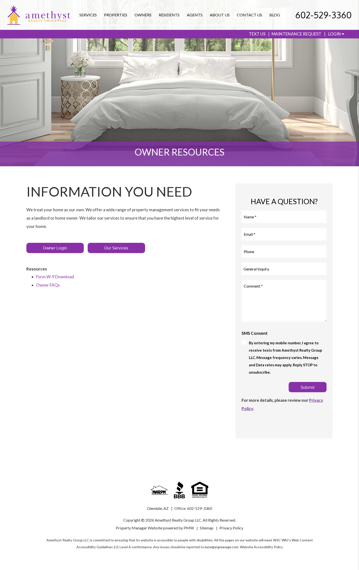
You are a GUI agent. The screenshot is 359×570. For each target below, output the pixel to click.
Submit (308, 387)
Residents (169, 14)
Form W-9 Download (55, 276)
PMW (189, 527)
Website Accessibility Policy (261, 547)
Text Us (257, 33)
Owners (143, 14)
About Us (220, 14)
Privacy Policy (231, 527)
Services (88, 14)
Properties (115, 14)
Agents (194, 14)
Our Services (116, 247)
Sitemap (206, 527)
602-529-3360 (323, 14)
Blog (274, 14)
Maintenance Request (296, 33)
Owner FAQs (48, 285)
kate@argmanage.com (221, 547)
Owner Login (55, 247)
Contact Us (249, 14)
